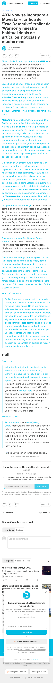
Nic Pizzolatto (32, 189)
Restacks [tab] (19, 530)
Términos (38, 663)
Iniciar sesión (45, 3)
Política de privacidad (27, 652)
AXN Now (43, 61)
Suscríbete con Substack (28, 641)
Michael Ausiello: (10, 416)
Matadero (7, 120)
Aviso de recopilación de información (31, 650)
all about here (25, 390)
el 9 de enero (18, 126)
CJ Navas (19, 576)
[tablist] (13, 530)
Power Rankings (23, 205)
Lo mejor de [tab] (8, 561)
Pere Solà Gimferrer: (12, 293)
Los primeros (8, 205)
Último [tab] (18, 561)
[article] (26, 573)
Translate (7, 10)
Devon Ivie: (7, 361)
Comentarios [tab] (8, 530)
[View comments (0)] (10, 55)
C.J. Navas (28, 238)
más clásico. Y (17, 189)
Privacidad (28, 663)
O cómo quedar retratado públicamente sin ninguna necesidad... (20, 572)
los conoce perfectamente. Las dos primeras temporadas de (26, 192)
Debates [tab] (26, 561)
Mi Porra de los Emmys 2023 (16, 568)
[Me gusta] (4, 55)
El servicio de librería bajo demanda (20, 61)
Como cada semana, (12, 238)
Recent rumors (12, 422)
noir (7, 189)
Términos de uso (31, 647)
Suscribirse (33, 3)
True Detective (12, 196)
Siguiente (43, 513)
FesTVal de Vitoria (19, 157)
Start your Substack (17, 671)
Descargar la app (39, 671)
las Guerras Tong (17, 97)
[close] (46, 592)
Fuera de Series (14, 47)
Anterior (9, 513)
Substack (14, 678)
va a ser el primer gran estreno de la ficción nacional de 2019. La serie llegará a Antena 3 (25, 123)
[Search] (48, 560)
